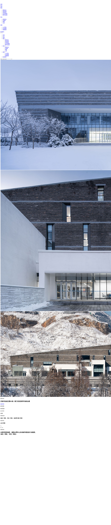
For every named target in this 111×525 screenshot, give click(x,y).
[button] (55, 425)
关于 (1, 5)
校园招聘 (4, 29)
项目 (1, 7)
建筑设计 (4, 10)
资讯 (1, 17)
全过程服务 (5, 13)
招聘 (1, 25)
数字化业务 (5, 14)
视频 (4, 21)
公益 (4, 22)
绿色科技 (4, 12)
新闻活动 (4, 19)
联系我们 (2, 31)
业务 (1, 6)
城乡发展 (4, 11)
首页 (1, 4)
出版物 (4, 20)
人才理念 (4, 27)
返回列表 (2, 403)
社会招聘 (4, 28)
